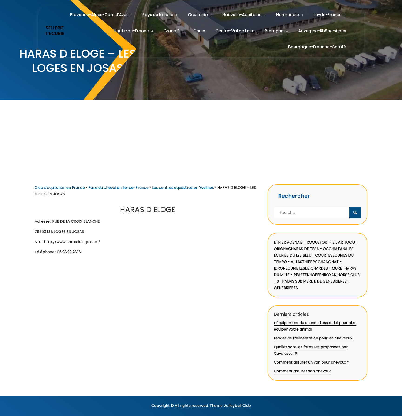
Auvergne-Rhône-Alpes (322, 31)
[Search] (355, 212)
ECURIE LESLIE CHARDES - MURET (314, 268)
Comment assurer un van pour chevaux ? (311, 362)
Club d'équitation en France (60, 187)
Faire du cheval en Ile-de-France (118, 187)
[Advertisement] (201, 149)
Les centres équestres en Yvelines (183, 187)
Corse (199, 31)
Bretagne (274, 31)
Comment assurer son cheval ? (302, 371)
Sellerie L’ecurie (55, 31)
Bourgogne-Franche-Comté (317, 47)
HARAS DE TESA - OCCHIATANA (319, 248)
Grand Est (173, 31)
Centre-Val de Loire (235, 31)
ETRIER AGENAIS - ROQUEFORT (301, 242)
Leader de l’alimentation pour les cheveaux (313, 338)
